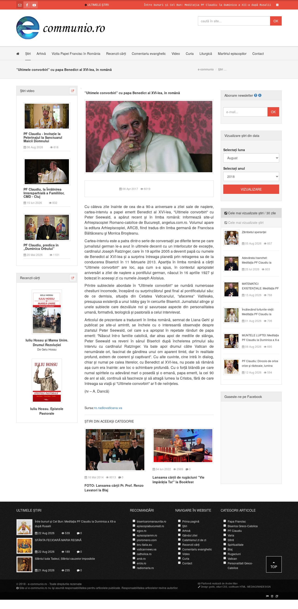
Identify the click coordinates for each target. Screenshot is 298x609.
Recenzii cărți (116, 53)
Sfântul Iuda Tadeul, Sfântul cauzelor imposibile (65, 558)
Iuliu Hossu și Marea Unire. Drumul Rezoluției (47, 342)
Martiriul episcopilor (232, 53)
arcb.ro (141, 558)
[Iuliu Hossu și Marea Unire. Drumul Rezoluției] (47, 311)
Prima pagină (190, 521)
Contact (258, 53)
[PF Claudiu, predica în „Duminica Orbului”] (47, 227)
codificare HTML (237, 586)
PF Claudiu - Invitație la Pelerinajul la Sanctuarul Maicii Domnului (43, 137)
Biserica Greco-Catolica (243, 526)
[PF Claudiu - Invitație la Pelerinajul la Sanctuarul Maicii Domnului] (47, 115)
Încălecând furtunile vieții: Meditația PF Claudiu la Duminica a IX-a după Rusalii (260, 314)
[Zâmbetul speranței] (234, 237)
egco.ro (141, 531)
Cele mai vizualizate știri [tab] (245, 222)
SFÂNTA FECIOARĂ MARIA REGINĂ (58, 540)
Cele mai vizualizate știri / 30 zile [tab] (251, 213)
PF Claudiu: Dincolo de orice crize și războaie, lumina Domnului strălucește (260, 365)
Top (274, 566)
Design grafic (208, 586)
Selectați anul (234, 168)
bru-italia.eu (144, 544)
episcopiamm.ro (147, 535)
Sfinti (231, 540)
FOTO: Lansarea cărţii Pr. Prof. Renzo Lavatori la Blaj (114, 487)
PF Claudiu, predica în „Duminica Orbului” (41, 247)
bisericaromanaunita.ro (151, 521)
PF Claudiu (235, 531)
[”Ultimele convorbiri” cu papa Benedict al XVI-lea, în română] (149, 136)
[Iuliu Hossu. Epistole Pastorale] (47, 380)
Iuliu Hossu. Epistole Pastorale (46, 411)
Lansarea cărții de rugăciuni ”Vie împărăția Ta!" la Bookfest (178, 479)
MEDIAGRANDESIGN (259, 586)
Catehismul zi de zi (194, 540)
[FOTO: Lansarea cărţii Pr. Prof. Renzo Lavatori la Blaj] (115, 449)
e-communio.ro (37, 584)
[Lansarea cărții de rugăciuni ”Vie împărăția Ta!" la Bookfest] (182, 445)
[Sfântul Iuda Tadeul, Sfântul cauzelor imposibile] (27, 564)
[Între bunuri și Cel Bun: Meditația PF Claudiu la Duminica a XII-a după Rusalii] (27, 526)
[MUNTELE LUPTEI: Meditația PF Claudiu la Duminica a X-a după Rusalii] (234, 340)
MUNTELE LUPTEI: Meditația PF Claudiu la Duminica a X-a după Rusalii (260, 339)
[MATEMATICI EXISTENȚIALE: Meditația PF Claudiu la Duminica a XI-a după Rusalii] (234, 289)
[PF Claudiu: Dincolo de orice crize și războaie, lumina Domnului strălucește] (234, 366)
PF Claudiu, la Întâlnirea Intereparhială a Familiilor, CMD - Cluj (44, 193)
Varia (231, 535)
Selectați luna (234, 149)
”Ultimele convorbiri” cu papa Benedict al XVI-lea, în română (132, 92)
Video (176, 53)
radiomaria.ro (145, 568)
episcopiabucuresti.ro (150, 526)
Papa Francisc (237, 521)
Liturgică (206, 53)
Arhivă (41, 53)
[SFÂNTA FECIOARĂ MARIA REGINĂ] (27, 545)
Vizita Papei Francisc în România (76, 53)
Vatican (232, 558)
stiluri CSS (221, 586)
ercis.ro (141, 563)
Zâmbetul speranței (254, 232)
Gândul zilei (189, 535)
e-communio (206, 69)
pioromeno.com (147, 540)
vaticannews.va (146, 549)
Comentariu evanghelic (149, 53)
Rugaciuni (234, 554)
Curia (190, 53)
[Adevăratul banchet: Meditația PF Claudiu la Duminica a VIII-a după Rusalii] (234, 263)
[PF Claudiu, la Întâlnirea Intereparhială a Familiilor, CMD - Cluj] (47, 171)
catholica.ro (144, 554)
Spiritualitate (236, 544)
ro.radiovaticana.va (108, 407)
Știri (28, 53)
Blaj (230, 549)
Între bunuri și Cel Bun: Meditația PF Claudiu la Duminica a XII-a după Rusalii (193, 5)
